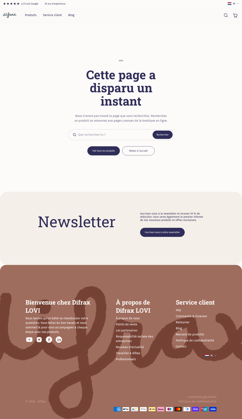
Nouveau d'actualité (130, 347)
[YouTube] (29, 339)
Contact (181, 346)
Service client (52, 15)
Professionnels (126, 359)
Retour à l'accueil (138, 151)
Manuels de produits (190, 334)
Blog (71, 15)
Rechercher (163, 134)
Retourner (183, 322)
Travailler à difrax (128, 353)
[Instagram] (39, 339)
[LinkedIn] (59, 339)
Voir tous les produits (103, 151)
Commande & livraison (191, 316)
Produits (30, 15)
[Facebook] (49, 339)
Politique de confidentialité (195, 340)
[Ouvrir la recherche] (226, 15)
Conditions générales (202, 397)
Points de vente (126, 324)
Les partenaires (126, 330)
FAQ (178, 310)
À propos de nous (128, 318)
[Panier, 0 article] (235, 15)
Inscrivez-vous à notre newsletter (162, 232)
